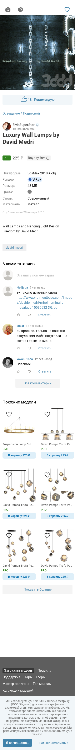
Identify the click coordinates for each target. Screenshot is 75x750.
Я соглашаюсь (17, 743)
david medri (14, 247)
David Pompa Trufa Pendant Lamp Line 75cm (57, 444)
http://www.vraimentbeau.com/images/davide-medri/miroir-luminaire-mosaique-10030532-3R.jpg (44, 303)
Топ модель (42, 684)
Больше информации (53, 743)
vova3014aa (25, 359)
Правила (44, 670)
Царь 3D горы (34, 677)
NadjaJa (22, 287)
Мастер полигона (15, 684)
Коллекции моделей (18, 690)
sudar (20, 325)
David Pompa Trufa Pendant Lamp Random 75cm (57, 505)
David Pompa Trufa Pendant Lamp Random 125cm (18, 505)
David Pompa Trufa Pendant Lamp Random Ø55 (18, 565)
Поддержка (11, 677)
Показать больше (37, 589)
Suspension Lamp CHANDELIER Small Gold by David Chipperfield (18, 444)
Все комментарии (37, 383)
